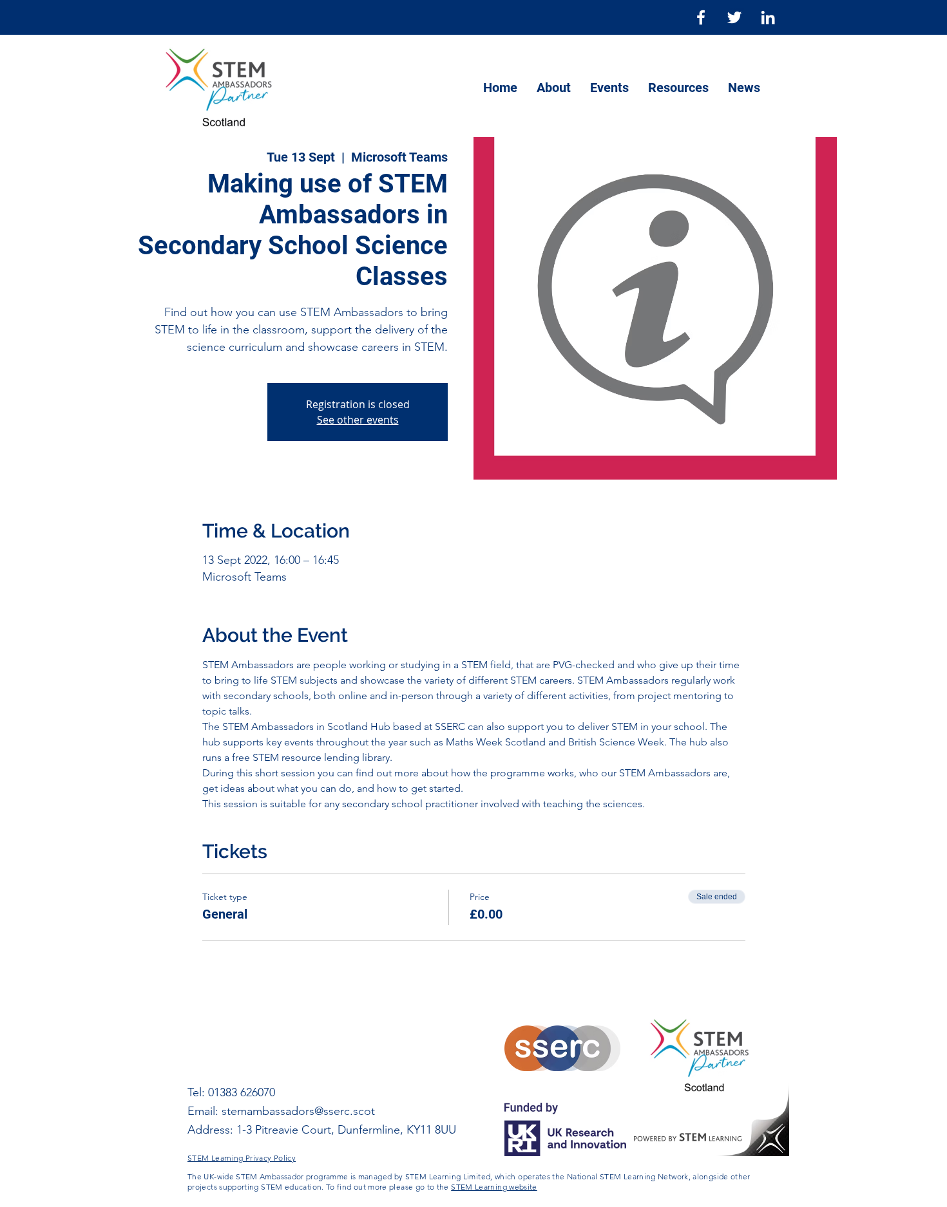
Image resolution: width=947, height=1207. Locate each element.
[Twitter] (734, 17)
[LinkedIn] (768, 17)
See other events (358, 420)
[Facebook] (701, 17)
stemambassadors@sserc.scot (298, 1111)
